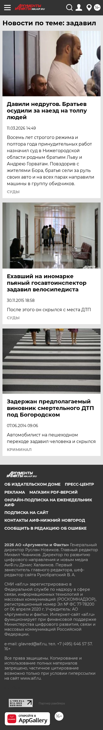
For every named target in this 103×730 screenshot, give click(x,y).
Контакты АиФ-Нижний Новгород (44, 520)
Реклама (14, 492)
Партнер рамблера (52, 703)
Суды (13, 192)
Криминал (19, 450)
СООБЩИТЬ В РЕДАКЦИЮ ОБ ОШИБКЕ (45, 528)
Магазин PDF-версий (53, 492)
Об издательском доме (32, 484)
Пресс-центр (79, 484)
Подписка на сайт (26, 512)
